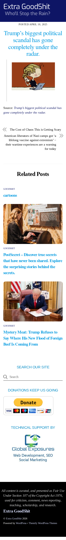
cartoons (10, 195)
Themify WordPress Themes (43, 523)
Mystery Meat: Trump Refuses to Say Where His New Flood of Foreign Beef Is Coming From (33, 338)
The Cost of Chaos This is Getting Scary (35, 129)
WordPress (21, 523)
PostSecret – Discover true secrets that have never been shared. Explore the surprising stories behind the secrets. (32, 263)
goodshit (9, 189)
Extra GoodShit (14, 518)
